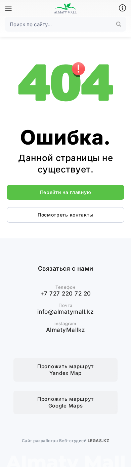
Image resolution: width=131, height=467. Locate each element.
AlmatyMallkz (65, 329)
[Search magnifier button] (118, 24)
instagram (65, 323)
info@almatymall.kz (65, 311)
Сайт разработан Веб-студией (66, 440)
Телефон (65, 287)
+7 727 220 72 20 (65, 293)
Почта (65, 305)
